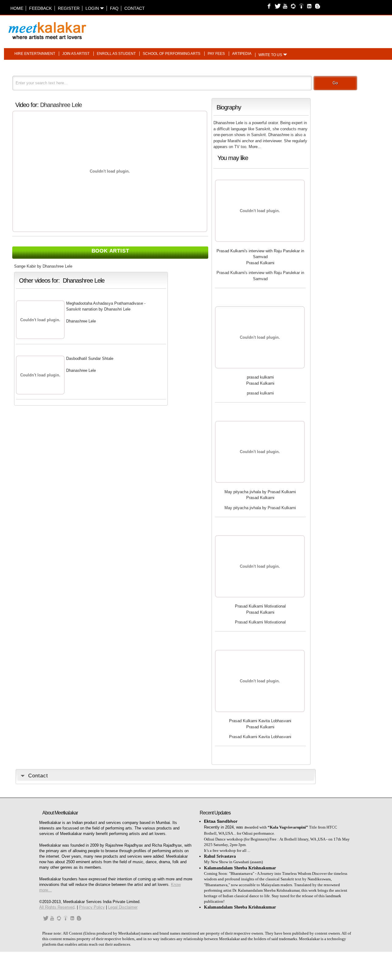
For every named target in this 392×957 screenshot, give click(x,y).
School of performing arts (171, 53)
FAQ (114, 8)
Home (16, 8)
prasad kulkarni (260, 377)
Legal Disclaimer (123, 907)
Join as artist (75, 53)
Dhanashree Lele (61, 104)
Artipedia (241, 53)
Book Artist (110, 251)
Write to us (270, 55)
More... (255, 146)
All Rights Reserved (56, 907)
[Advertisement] (272, 27)
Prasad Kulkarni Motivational (260, 606)
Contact (134, 8)
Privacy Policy (92, 907)
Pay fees (216, 53)
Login (92, 8)
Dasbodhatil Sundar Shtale (89, 358)
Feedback (40, 8)
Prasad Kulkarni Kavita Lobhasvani (260, 721)
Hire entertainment (34, 53)
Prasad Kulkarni (260, 263)
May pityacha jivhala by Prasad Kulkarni (260, 492)
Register (69, 8)
